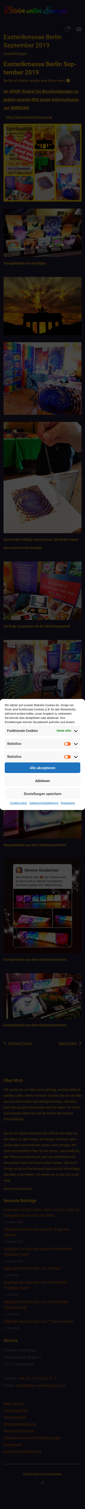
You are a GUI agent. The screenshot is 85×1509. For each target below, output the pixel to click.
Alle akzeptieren (42, 768)
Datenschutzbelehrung (44, 803)
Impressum (68, 803)
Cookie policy (18, 803)
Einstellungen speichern (42, 794)
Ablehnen (42, 781)
